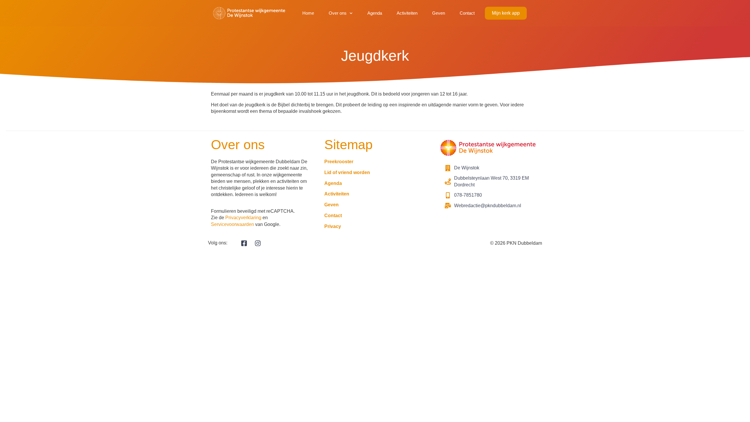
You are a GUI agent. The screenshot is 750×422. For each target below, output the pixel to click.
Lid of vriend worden (347, 172)
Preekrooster (338, 161)
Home (308, 13)
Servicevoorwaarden (232, 224)
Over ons (338, 13)
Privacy (332, 226)
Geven (438, 13)
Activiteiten (407, 13)
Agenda (374, 13)
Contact (467, 13)
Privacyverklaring (243, 217)
